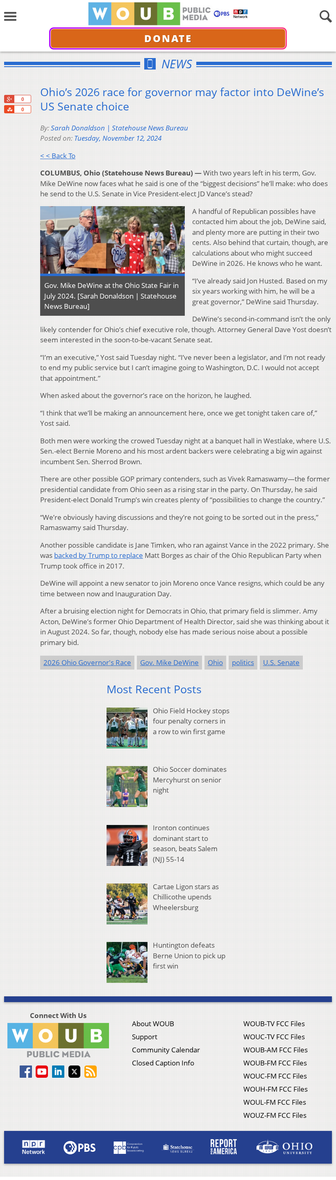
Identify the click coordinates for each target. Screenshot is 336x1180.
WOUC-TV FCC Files (274, 1036)
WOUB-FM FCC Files (275, 1063)
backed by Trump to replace (98, 555)
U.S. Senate (281, 662)
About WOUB (153, 1023)
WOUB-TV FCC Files (274, 1023)
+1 (9, 99)
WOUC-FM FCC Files (275, 1076)
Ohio (215, 662)
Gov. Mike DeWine (169, 662)
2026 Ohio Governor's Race (87, 662)
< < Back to (57, 155)
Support (144, 1036)
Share (9, 109)
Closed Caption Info (163, 1063)
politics (243, 662)
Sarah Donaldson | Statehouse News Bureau (119, 128)
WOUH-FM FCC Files (275, 1089)
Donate (168, 38)
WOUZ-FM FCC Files (274, 1115)
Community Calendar (166, 1049)
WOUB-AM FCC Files (275, 1049)
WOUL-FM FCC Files (274, 1102)
